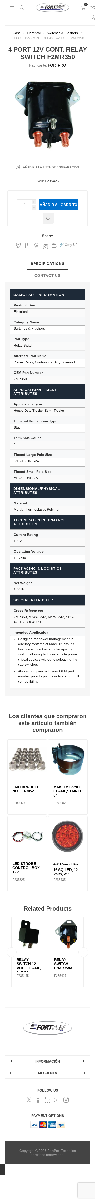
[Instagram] (66, 1100)
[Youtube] (57, 1100)
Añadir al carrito (58, 205)
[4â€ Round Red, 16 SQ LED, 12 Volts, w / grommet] (67, 835)
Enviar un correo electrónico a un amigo (54, 245)
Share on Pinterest (36, 245)
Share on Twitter (18, 245)
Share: (47, 236)
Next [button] (83, 952)
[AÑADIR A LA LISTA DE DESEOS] (48, 218)
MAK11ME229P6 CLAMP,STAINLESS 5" (68, 791)
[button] (69, 244)
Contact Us (47, 276)
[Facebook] (38, 1100)
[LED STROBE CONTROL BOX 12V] (27, 835)
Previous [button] (12, 952)
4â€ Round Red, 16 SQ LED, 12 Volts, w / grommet (66, 871)
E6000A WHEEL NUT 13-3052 (25, 789)
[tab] (47, 264)
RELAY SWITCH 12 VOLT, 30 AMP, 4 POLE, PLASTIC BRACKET (29, 970)
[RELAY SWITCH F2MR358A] (66, 934)
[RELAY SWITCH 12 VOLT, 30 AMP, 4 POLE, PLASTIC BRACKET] (29, 934)
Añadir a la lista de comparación (51, 167)
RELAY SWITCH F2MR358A (63, 964)
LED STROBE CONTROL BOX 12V (26, 868)
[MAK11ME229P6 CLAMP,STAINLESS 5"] (67, 759)
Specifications (48, 264)
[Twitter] (29, 1100)
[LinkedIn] (47, 1100)
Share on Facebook (26, 245)
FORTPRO (57, 65)
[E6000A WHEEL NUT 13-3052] (27, 759)
